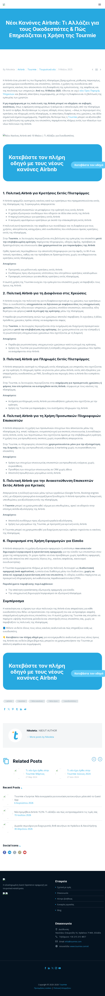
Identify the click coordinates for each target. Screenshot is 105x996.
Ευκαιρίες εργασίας (65, 904)
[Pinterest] (13, 709)
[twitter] (14, 853)
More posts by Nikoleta (42, 736)
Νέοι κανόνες (37, 701)
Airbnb (21, 69)
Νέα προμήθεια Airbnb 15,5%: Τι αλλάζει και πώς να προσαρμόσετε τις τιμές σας (55, 811)
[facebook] (4, 853)
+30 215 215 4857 (78, 936)
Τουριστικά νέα (47, 69)
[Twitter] (9, 709)
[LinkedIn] (21, 709)
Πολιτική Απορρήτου (62, 988)
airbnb (9, 701)
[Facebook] (5, 709)
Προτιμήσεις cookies (42, 988)
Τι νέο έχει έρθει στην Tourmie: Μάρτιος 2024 (37, 774)
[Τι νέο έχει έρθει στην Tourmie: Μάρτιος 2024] (20, 774)
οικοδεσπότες (70, 701)
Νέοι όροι (53, 701)
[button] (94, 759)
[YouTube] (60, 968)
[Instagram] (56, 968)
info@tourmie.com (73, 941)
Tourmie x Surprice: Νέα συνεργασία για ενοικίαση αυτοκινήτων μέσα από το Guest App (57, 798)
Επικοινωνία (62, 893)
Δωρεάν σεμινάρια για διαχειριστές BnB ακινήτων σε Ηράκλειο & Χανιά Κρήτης (55, 825)
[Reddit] (25, 709)
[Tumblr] (17, 709)
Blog (59, 910)
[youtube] (24, 853)
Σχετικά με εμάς (64, 887)
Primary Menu (99, 4)
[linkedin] (9, 853)
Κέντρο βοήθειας (64, 898)
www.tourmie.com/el (79, 946)
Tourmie (31, 69)
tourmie (22, 701)
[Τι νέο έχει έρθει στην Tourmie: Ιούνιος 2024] (61, 774)
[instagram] (19, 853)
